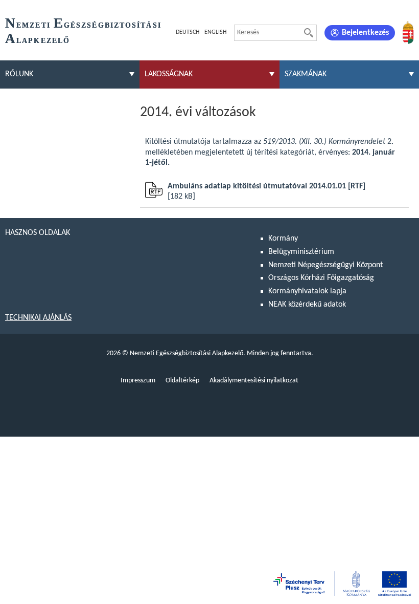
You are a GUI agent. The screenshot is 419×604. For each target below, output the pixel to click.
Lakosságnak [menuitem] (169, 74)
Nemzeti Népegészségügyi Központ (325, 265)
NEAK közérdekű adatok (307, 304)
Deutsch (187, 32)
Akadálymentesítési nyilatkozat (254, 380)
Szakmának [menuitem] (306, 74)
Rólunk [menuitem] (19, 74)
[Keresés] (308, 32)
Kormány (283, 238)
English (215, 32)
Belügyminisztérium (301, 252)
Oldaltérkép (182, 380)
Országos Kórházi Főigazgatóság (321, 278)
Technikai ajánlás (38, 318)
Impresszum (138, 380)
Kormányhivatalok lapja (307, 291)
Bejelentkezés (365, 33)
